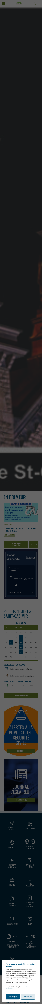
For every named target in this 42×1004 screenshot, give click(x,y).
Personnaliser (28, 996)
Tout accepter (12, 996)
